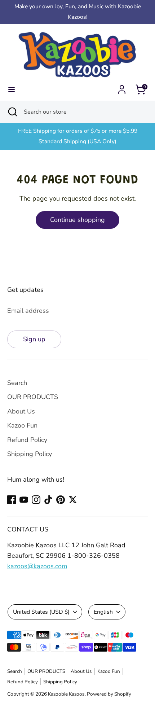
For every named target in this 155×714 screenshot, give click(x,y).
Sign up (34, 339)
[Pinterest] (60, 499)
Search (17, 382)
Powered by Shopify (109, 694)
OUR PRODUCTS (32, 397)
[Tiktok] (48, 499)
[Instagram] (36, 499)
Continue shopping (77, 219)
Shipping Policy (29, 454)
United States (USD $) (41, 612)
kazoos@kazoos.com (37, 566)
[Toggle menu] (11, 89)
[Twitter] (72, 499)
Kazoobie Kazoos (66, 694)
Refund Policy (27, 439)
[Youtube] (23, 499)
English (103, 612)
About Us (21, 411)
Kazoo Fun (22, 425)
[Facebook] (11, 499)
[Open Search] (11, 111)
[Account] (122, 87)
